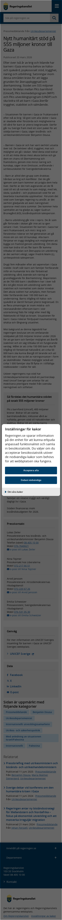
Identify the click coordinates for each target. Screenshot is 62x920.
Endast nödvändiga (31, 480)
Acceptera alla (31, 470)
